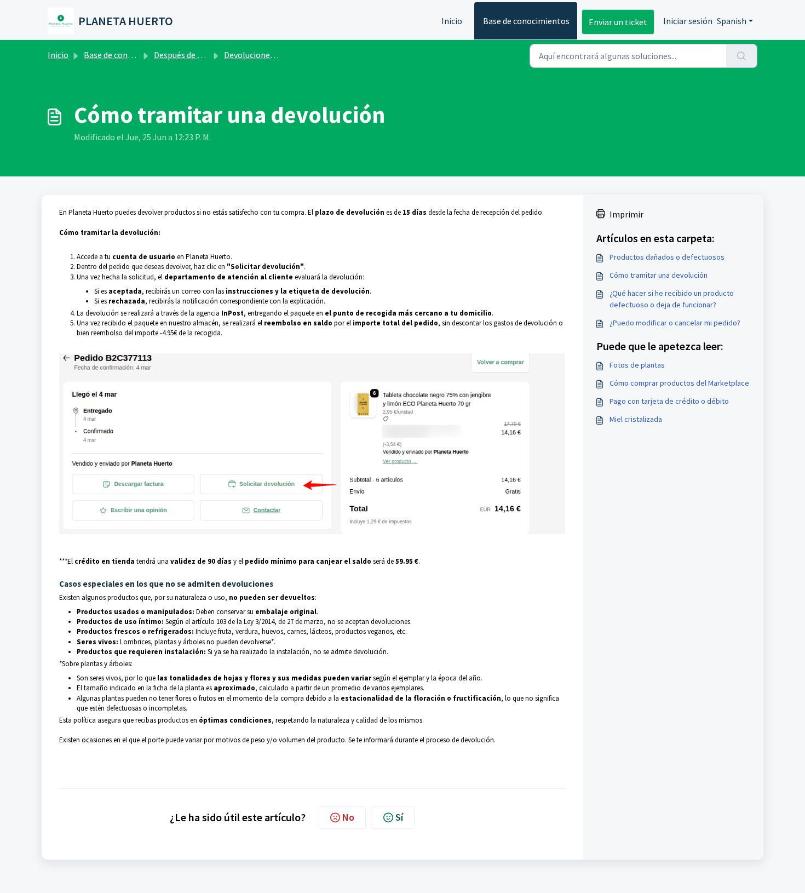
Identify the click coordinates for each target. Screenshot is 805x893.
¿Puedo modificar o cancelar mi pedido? (675, 323)
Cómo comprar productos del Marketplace (679, 383)
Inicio (451, 20)
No (348, 817)
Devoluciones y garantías (270, 54)
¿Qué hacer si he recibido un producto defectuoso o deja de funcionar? (672, 299)
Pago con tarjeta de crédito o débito (669, 401)
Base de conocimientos (526, 20)
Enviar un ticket (618, 21)
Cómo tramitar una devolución (659, 275)
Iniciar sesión (687, 20)
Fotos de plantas (637, 365)
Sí (399, 817)
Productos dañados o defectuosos (667, 257)
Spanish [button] (731, 20)
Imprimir (626, 214)
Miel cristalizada (636, 419)
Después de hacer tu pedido (204, 54)
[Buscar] (741, 56)
